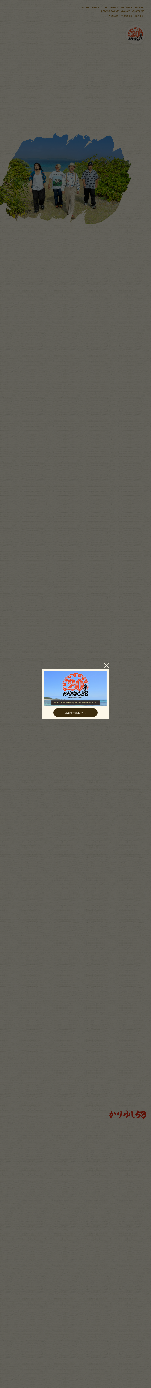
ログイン (139, 16)
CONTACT (138, 11)
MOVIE (139, 7)
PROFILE (126, 7)
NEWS (95, 7)
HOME (85, 7)
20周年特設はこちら (75, 712)
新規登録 (128, 16)
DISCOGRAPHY (109, 11)
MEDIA (114, 7)
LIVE (105, 7)
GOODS (125, 11)
